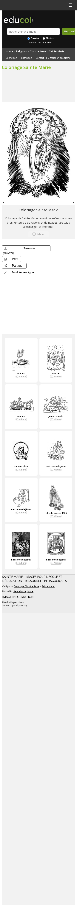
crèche (55, 373)
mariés (21, 373)
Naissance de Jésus (56, 466)
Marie (30, 591)
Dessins (34, 38)
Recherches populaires (41, 42)
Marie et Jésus (21, 466)
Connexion (11, 58)
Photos (49, 38)
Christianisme (38, 51)
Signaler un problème (59, 58)
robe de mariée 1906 (56, 513)
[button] (19, 272)
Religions (21, 51)
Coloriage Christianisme (26, 586)
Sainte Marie (56, 51)
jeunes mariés (56, 416)
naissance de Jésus (21, 509)
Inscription (26, 58)
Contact (40, 58)
